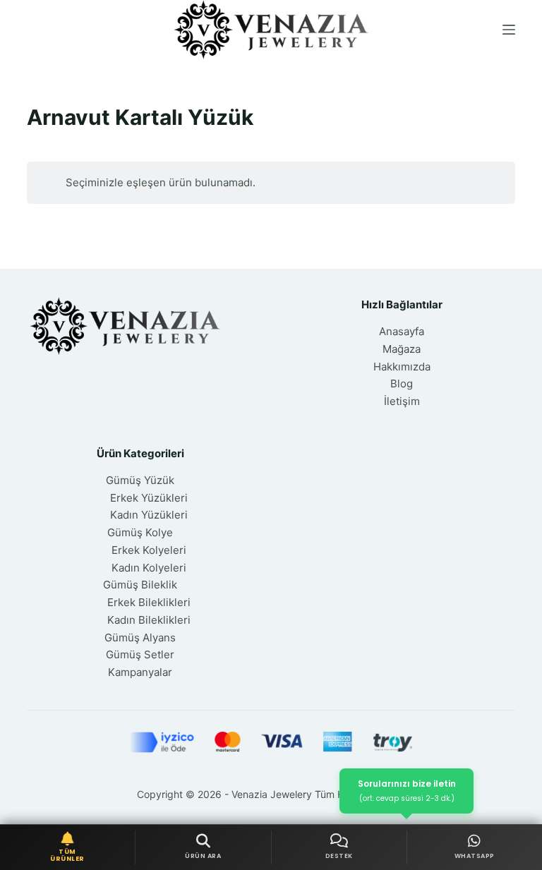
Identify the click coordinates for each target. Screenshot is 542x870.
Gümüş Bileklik (140, 584)
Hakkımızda (401, 366)
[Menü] (508, 29)
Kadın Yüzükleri (149, 514)
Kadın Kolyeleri (149, 567)
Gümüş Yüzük (140, 480)
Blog (401, 383)
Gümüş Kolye (140, 532)
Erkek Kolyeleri (149, 550)
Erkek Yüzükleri (149, 498)
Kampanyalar (140, 672)
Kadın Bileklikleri (149, 620)
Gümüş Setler (140, 654)
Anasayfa (401, 331)
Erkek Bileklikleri (149, 602)
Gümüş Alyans (140, 637)
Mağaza (402, 349)
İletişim (402, 401)
